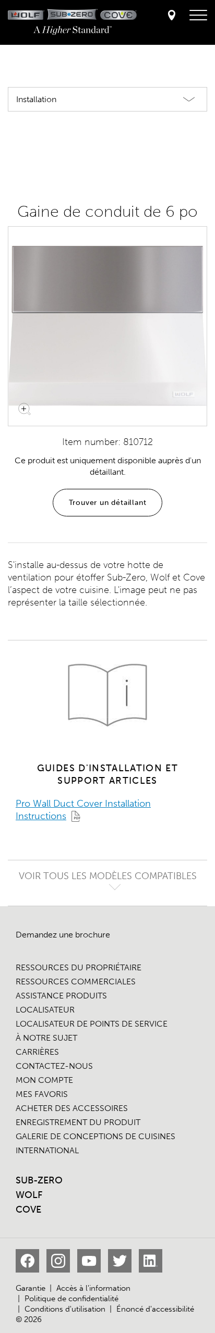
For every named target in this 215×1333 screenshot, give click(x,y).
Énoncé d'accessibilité (155, 1309)
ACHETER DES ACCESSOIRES (72, 1108)
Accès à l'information (93, 1288)
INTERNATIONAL (47, 1150)
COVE (28, 1209)
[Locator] (171, 15)
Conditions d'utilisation (65, 1309)
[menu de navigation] (198, 15)
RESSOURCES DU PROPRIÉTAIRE (78, 967)
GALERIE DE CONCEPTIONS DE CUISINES (95, 1136)
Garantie (30, 1288)
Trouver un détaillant (108, 502)
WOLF (29, 1195)
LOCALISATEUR (45, 1010)
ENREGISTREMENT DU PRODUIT (78, 1122)
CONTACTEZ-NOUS (54, 1066)
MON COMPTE (44, 1080)
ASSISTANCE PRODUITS (61, 996)
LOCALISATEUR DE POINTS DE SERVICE (92, 1024)
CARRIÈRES (37, 1052)
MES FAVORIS (42, 1094)
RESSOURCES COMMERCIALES (76, 981)
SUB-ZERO (39, 1180)
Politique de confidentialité (71, 1298)
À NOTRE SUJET (46, 1038)
